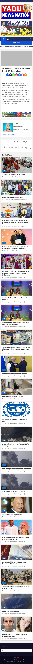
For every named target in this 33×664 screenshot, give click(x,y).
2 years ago (6, 277)
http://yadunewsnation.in (9, 134)
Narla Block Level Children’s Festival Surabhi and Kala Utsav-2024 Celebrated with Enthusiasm (16, 273)
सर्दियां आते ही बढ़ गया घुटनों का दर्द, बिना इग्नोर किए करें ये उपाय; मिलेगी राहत (16, 148)
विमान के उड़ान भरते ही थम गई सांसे (10, 611)
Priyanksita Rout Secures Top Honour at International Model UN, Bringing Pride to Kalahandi (15, 222)
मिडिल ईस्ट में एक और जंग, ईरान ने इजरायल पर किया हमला (16, 469)
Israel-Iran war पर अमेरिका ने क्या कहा (12, 396)
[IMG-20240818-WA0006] (16, 112)
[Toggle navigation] (8, 39)
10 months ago (7, 226)
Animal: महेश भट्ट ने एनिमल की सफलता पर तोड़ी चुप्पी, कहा (16, 142)
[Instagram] (16, 74)
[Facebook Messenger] (19, 74)
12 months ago (7, 250)
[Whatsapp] (13, 74)
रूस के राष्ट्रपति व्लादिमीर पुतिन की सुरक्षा (12, 514)
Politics (13, 216)
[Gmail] (22, 74)
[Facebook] (7, 74)
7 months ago (7, 199)
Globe (4, 170)
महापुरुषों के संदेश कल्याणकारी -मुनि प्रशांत (12, 197)
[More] (25, 74)
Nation (13, 193)
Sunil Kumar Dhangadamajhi (18, 125)
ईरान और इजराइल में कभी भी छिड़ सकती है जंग (13, 491)
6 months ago (7, 176)
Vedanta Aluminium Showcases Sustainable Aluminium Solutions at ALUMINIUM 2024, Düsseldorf (16, 349)
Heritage (8, 193)
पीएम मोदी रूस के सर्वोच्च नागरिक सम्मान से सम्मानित (14, 374)
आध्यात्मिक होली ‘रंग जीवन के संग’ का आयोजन (13, 174)
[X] (10, 74)
